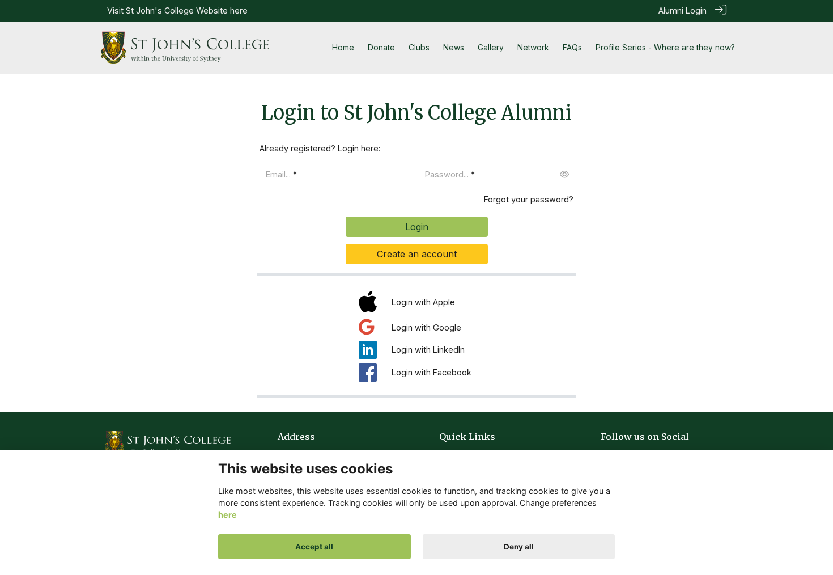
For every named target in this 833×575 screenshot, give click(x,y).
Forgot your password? (528, 199)
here (227, 515)
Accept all (314, 546)
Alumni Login (682, 10)
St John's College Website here (187, 10)
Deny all (519, 546)
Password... (447, 174)
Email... (278, 174)
